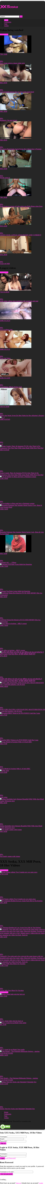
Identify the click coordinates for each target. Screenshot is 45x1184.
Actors (6, 26)
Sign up (3, 1143)
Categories (7, 22)
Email (2, 1139)
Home (6, 20)
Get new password (6, 1174)
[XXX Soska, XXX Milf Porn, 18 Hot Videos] (9, 13)
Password (3, 1141)
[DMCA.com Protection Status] (5, 1129)
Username (3, 1137)
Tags (5, 24)
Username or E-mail (6, 1172)
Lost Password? (10, 1158)
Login (2, 1158)
